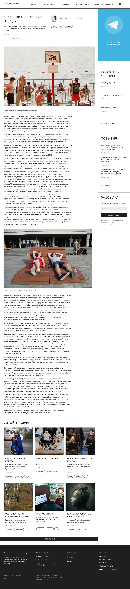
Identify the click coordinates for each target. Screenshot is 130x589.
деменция (40, 471)
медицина (9, 476)
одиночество (19, 529)
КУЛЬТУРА (65, 4)
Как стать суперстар (47, 458)
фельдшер (19, 476)
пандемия (78, 476)
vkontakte (70, 561)
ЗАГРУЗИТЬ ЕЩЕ (49, 539)
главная (6, 39)
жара (61, 26)
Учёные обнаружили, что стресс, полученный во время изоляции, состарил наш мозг (79, 467)
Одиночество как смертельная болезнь (17, 515)
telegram (70, 557)
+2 (56, 471)
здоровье (68, 26)
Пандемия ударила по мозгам (79, 459)
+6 (27, 529)
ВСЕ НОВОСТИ (106, 123)
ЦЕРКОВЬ (32, 4)
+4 (85, 476)
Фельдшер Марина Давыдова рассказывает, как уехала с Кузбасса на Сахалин (16, 467)
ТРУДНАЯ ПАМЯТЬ (82, 4)
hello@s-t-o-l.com (41, 556)
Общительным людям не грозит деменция (47, 463)
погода (54, 26)
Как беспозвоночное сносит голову (79, 515)
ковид (70, 476)
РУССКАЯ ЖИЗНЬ (49, 4)
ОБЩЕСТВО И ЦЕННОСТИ (104, 4)
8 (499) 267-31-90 (41, 560)
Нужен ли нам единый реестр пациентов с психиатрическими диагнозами (47, 519)
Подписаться (113, 215)
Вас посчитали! (44, 514)
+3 (26, 476)
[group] (114, 88)
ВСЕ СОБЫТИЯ (106, 185)
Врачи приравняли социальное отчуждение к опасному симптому (18, 521)
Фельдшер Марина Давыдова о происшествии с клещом (78, 521)
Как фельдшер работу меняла (17, 459)
